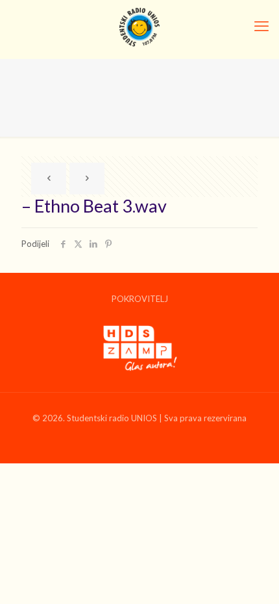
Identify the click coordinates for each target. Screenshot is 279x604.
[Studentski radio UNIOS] (139, 25)
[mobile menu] (261, 26)
